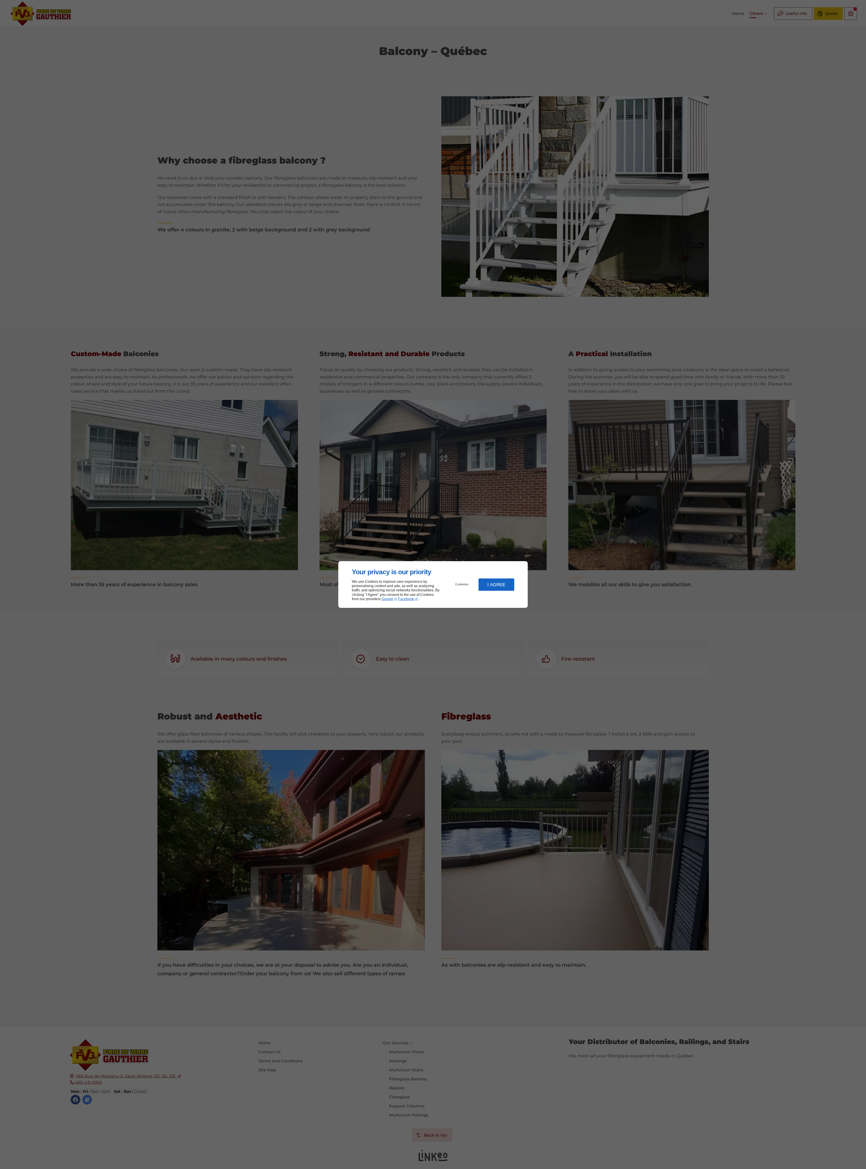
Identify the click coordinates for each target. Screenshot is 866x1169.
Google (387, 599)
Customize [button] (461, 584)
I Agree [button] (496, 584)
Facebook (406, 599)
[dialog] (433, 584)
